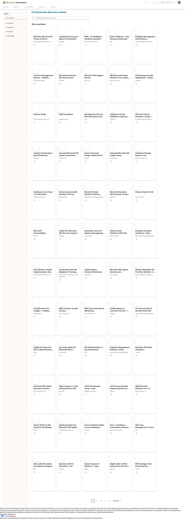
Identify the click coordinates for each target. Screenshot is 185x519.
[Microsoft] (8, 2)
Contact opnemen (34, 518)
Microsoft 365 (39, 512)
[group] (35, 44)
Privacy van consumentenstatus (10, 518)
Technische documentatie (71, 508)
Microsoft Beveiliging (15, 512)
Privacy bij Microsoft (98, 512)
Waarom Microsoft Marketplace (10, 508)
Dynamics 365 (30, 512)
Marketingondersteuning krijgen (168, 508)
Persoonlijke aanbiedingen (88, 508)
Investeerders (109, 512)
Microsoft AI (4, 512)
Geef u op (154, 508)
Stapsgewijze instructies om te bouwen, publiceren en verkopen (37, 510)
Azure (24, 512)
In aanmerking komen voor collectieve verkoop (72, 510)
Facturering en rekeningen (129, 508)
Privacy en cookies (46, 518)
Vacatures (88, 512)
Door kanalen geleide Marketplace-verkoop (126, 510)
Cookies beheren (97, 518)
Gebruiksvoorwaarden (59, 518)
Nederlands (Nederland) (7, 514)
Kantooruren (42, 508)
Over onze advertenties (84, 518)
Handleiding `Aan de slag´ (54, 508)
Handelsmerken (71, 518)
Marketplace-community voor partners (100, 510)
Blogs (22, 508)
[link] (43, 45)
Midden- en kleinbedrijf (77, 512)
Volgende (116, 501)
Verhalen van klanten (31, 508)
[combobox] (61, 18)
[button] (33, 18)
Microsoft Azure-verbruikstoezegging (109, 508)
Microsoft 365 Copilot (51, 512)
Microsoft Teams (64, 512)
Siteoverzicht (24, 518)
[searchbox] (18, 17)
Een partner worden (144, 508)
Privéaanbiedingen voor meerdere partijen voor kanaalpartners (161, 510)
